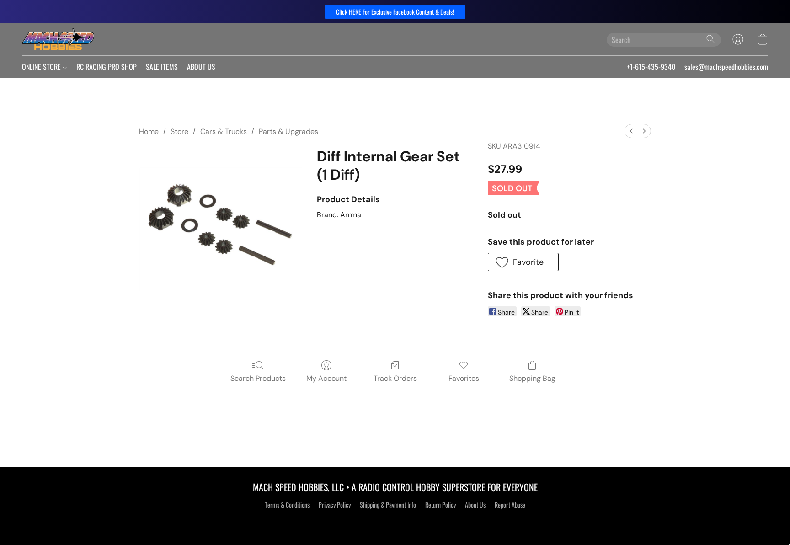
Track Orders (395, 378)
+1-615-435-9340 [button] (651, 66)
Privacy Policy (335, 504)
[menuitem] (631, 131)
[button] (395, 12)
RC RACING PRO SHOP (106, 66)
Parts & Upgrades (288, 131)
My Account (326, 378)
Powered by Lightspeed (395, 520)
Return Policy (440, 504)
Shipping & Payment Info (388, 504)
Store (179, 131)
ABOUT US (201, 66)
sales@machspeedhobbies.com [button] (726, 66)
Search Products (258, 378)
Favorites (463, 378)
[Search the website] (710, 38)
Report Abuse (510, 504)
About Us (475, 504)
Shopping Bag (532, 378)
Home (149, 131)
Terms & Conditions (287, 504)
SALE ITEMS (162, 66)
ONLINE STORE (42, 66)
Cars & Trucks (223, 131)
